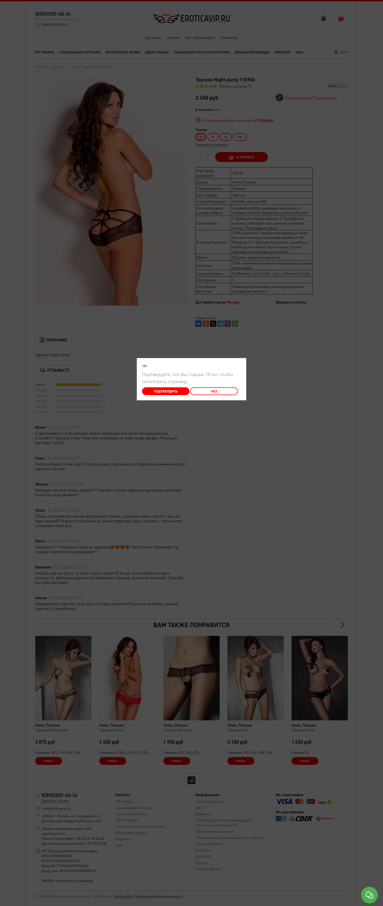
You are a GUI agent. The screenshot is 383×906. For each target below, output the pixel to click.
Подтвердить (165, 391)
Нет (214, 391)
